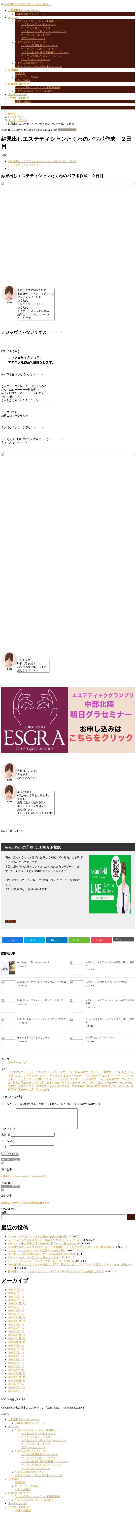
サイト (5, 1147)
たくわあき (120, 1072)
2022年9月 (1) (16, 1324)
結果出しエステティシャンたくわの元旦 (106, 981)
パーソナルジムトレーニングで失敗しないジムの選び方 (41, 1261)
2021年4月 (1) (16, 1356)
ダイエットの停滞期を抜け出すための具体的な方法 (38, 1254)
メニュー (13, 1426)
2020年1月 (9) (16, 1370)
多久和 (66, 1086)
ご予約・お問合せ (18, 1507)
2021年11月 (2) (16, 1338)
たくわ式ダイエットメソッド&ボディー (38, 20)
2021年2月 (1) (16, 1363)
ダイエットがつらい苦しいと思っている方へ (34, 1257)
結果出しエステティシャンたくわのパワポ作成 (41, 981)
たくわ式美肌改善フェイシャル (39, 45)
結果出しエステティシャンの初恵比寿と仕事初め (25, 1202)
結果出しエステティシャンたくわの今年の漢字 (41, 1019)
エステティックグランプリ (52, 1072)
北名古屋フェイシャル (46, 1082)
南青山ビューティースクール (79, 1082)
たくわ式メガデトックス (35, 27)
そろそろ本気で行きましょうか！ (34, 1037)
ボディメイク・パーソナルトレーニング (38, 66)
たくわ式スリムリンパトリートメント (43, 31)
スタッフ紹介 (23, 80)
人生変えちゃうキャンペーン (101, 1037)
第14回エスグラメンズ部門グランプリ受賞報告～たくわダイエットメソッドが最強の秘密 (61, 1247)
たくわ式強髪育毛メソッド (30, 62)
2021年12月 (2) (16, 1335)
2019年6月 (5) (16, 1384)
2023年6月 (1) (16, 1307)
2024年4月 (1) (16, 1296)
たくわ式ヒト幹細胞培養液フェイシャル (45, 52)
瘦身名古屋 (93, 1086)
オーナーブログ (67, 129)
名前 (5, 1134)
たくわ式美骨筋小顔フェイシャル (41, 55)
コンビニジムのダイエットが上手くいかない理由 (37, 1250)
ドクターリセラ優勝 (30, 1079)
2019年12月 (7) (16, 1373)
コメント (8, 1128)
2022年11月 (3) (16, 1321)
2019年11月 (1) (16, 1377)
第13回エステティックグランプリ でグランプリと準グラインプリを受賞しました (56, 1271)
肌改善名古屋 (26, 1089)
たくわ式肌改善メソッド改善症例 (34, 90)
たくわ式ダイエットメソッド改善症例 (37, 87)
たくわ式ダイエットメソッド (38, 24)
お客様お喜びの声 (18, 1493)
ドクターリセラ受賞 (56, 1079)
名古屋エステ (26, 1086)
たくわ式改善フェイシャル (30, 41)
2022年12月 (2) (16, 1317)
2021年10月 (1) (16, 1342)
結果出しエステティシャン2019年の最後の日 (40, 1000)
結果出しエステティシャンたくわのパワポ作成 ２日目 (42, 161)
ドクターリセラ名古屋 (83, 1079)
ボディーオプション (33, 38)
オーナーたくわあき (26, 76)
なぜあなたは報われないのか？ (33, 962)
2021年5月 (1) (16, 1352)
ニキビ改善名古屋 (108, 1079)
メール (7, 1140)
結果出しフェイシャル (115, 1086)
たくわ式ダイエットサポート (38, 34)
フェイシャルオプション (35, 59)
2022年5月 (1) (16, 1331)
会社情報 (13, 1479)
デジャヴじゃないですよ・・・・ (29, 164)
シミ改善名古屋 (79, 1072)
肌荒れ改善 (42, 1089)
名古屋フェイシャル (48, 1086)
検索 (4, 1212)
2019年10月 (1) (16, 1380)
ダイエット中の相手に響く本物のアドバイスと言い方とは (42, 1243)
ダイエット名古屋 (100, 1072)
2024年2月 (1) (16, 1300)
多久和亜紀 (78, 1086)
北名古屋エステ (22, 1082)
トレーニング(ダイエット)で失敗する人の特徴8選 (37, 1236)
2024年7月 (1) (16, 1289)
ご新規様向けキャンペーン (24, 1419)
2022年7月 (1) (16, 1328)
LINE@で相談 (23, 101)
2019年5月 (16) (16, 1387)
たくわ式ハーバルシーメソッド (39, 48)
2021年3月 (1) (16, 1359)
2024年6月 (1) (16, 1293)
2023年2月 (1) (16, 1314)
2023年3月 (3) (16, 1310)
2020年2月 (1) (16, 1366)
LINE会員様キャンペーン (30, 13)
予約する (10, 921)
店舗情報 (20, 73)
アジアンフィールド (22, 1072)
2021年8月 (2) (16, 1349)
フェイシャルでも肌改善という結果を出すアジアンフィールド (45, 1240)
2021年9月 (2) (16, 1345)
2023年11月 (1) (16, 1303)
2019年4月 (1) (16, 1391)
